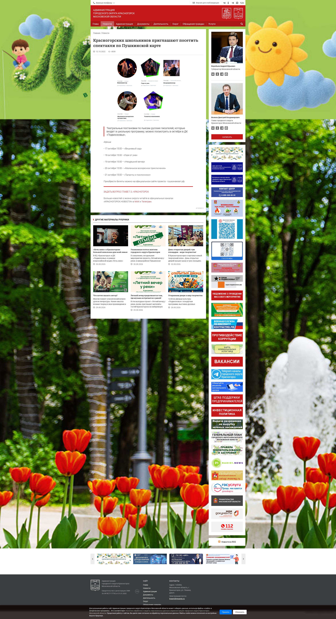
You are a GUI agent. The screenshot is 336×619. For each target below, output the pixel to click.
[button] (92, 559)
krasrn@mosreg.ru (177, 599)
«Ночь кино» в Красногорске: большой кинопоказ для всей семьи (110, 250)
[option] (114, 559)
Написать (227, 137)
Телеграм (146, 201)
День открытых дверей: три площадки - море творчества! (182, 250)
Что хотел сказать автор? (105, 295)
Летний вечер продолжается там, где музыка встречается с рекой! (146, 296)
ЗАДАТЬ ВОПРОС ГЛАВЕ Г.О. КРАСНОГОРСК (126, 191)
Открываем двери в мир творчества (185, 295)
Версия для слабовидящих (207, 3)
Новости (105, 33)
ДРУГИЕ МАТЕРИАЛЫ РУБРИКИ (112, 219)
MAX (137, 201)
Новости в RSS (228, 542)
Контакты (174, 581)
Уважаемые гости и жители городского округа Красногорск (145, 250)
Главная (96, 33)
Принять (225, 612)
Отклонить (239, 612)
